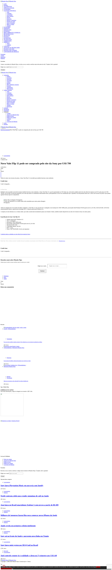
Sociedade (9, 80)
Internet (8, 83)
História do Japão (11, 21)
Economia (9, 77)
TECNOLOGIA (8, 39)
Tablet (5, 278)
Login (5, 3)
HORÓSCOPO (7, 29)
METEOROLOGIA (9, 34)
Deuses (8, 17)
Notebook (6, 276)
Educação (9, 19)
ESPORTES (7, 28)
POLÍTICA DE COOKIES (10, 50)
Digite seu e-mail (5, 67)
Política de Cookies (11, 117)
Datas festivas (10, 16)
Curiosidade (9, 14)
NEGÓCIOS (7, 35)
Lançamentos (6, 130)
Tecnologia (9, 378)
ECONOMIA (7, 27)
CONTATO (6, 46)
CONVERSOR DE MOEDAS (11, 51)
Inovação (6, 551)
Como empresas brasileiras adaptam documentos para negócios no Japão (17, 360)
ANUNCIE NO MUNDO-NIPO (12, 47)
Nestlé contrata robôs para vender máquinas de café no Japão (25, 496)
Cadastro (9, 45)
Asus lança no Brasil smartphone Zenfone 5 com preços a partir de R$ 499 (29, 505)
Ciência (8, 82)
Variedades (9, 339)
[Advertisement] (56, 142)
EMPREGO (7, 42)
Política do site (10, 116)
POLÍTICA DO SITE (9, 49)
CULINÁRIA (7, 9)
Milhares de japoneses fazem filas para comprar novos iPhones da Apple (29, 515)
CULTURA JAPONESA (10, 10)
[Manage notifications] (4, 566)
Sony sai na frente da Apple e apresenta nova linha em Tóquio (25, 536)
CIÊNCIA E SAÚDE (9, 8)
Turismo (9, 25)
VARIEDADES (8, 40)
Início (2, 130)
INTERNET (7, 31)
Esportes (9, 86)
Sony (5, 277)
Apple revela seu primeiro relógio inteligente (18, 526)
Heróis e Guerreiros (11, 20)
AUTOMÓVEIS (8, 6)
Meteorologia (10, 88)
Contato (9, 113)
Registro (6, 5)
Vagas (8, 43)
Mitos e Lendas (10, 24)
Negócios (9, 79)
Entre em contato (8, 459)
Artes (8, 12)
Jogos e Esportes (11, 23)
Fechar (98, 567)
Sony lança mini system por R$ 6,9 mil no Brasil (19, 545)
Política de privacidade (6, 568)
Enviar (2, 476)
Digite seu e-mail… (42, 266)
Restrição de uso (62, 240)
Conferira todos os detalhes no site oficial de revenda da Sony (15, 234)
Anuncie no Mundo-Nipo (13, 114)
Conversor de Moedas (12, 121)
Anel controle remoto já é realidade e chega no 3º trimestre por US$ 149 (29, 556)
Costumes (9, 13)
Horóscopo (9, 106)
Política (8, 76)
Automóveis (10, 87)
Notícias (6, 492)
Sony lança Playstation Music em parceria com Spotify (22, 485)
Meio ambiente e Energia (13, 84)
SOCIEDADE (7, 38)
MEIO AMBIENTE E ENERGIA (12, 32)
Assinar (3, 69)
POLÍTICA (6, 36)
